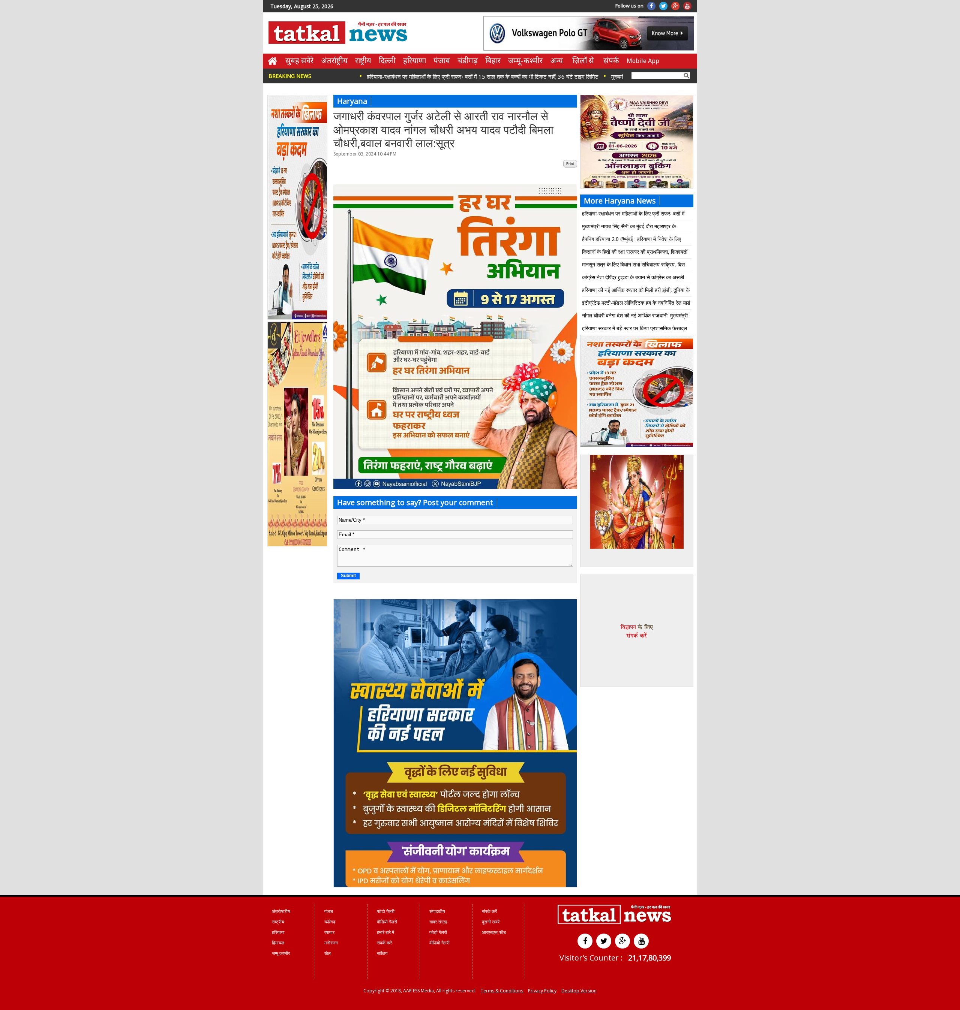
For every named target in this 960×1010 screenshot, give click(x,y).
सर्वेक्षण (382, 953)
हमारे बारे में (385, 932)
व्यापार (329, 932)
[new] (298, 318)
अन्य (556, 60)
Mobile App (643, 61)
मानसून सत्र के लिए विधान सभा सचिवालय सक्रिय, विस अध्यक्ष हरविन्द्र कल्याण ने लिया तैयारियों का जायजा (633, 266)
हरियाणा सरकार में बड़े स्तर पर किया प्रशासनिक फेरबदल (634, 328)
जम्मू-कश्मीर (525, 60)
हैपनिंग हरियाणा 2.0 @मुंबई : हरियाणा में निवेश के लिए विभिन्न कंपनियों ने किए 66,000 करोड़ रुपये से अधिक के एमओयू (634, 240)
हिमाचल (278, 943)
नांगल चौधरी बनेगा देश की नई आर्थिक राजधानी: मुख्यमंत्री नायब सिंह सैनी (635, 317)
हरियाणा (414, 60)
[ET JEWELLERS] (298, 545)
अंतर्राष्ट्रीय (334, 60)
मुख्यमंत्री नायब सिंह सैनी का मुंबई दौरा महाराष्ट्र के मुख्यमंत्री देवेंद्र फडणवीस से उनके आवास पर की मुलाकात (635, 228)
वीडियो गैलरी (387, 922)
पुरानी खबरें (491, 922)
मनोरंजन (331, 943)
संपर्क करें (384, 943)
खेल (327, 953)
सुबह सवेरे (299, 60)
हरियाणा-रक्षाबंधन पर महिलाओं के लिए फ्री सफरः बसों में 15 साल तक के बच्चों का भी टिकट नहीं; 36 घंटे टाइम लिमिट (437, 76)
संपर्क (611, 60)
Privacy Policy (542, 991)
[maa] (637, 546)
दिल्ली (387, 60)
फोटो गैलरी (385, 911)
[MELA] (636, 445)
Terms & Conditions (502, 991)
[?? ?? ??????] (455, 486)
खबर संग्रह (438, 922)
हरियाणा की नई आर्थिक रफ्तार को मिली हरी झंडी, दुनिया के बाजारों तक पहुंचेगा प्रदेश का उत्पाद (636, 291)
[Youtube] (687, 6)
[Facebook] (651, 6)
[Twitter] (663, 6)
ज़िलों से (583, 60)
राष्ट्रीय (363, 60)
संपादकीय (437, 911)
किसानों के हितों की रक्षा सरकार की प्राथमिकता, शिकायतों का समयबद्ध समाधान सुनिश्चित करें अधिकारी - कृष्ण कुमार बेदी (634, 253)
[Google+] (675, 6)
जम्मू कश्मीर (281, 953)
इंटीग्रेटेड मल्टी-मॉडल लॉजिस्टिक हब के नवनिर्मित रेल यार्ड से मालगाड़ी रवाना (636, 304)
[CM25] (456, 885)
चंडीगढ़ (468, 60)
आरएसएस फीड (494, 932)
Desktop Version (579, 991)
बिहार (493, 60)
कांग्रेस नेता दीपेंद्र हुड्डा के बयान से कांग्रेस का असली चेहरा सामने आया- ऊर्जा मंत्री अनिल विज (633, 279)
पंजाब (442, 60)
